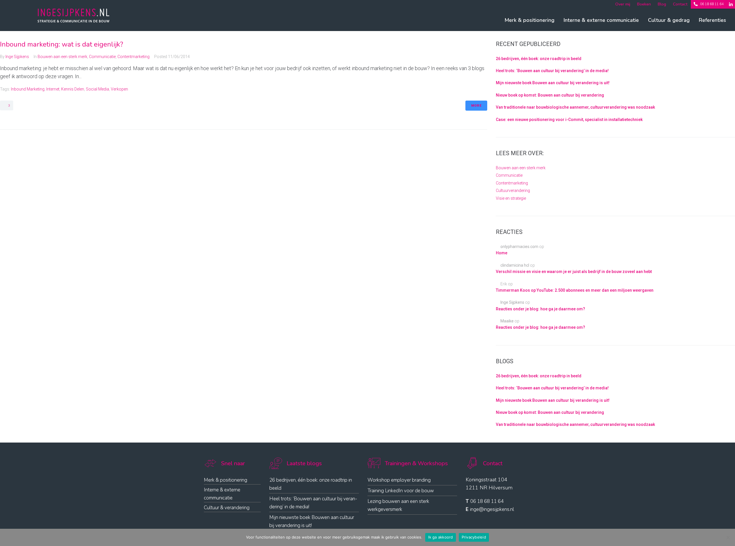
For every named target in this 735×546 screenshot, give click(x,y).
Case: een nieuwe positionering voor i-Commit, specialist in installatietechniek (569, 119)
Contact (680, 4)
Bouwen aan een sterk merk (62, 56)
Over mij (622, 4)
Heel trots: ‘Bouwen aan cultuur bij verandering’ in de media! (552, 70)
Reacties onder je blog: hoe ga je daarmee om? (540, 309)
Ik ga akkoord (440, 537)
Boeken (644, 4)
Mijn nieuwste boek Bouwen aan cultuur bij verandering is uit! (553, 82)
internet (52, 89)
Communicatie (102, 56)
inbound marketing (28, 89)
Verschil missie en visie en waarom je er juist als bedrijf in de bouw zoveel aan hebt (574, 271)
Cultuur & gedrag (669, 20)
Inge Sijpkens (17, 56)
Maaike (507, 321)
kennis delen (72, 89)
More (476, 105)
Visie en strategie (511, 198)
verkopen (119, 89)
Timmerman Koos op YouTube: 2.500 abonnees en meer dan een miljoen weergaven (574, 290)
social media (97, 89)
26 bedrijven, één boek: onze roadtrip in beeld (538, 58)
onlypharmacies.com (519, 246)
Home (501, 253)
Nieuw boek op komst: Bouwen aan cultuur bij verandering (550, 95)
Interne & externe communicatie (601, 20)
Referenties (712, 20)
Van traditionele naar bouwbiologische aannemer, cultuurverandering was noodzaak (575, 107)
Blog (662, 4)
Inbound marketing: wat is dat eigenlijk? (61, 44)
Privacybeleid (474, 537)
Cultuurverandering (513, 190)
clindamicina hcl (514, 265)
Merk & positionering (529, 20)
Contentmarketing (133, 56)
